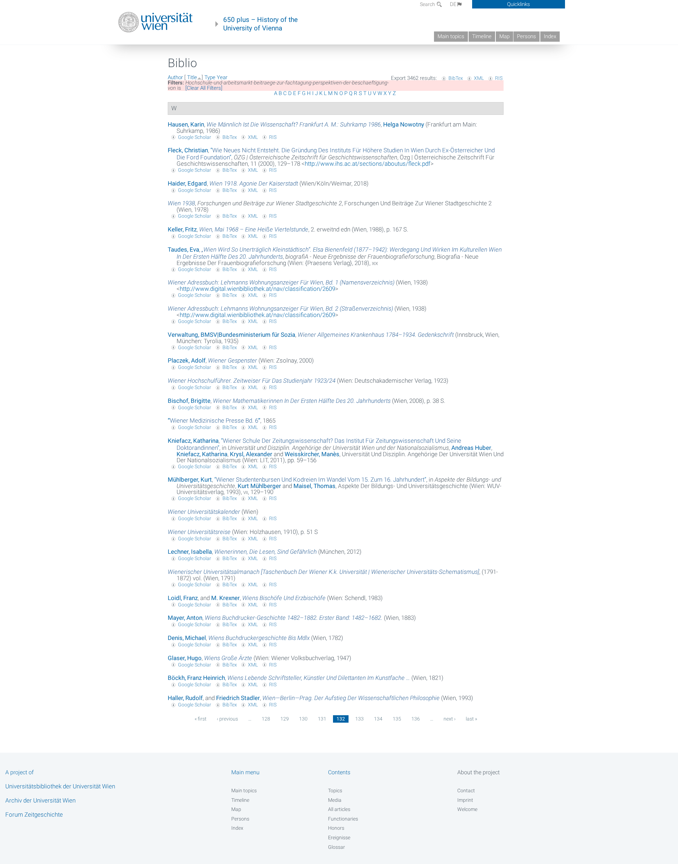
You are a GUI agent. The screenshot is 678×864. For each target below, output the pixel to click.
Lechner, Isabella (190, 551)
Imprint (465, 800)
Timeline (482, 36)
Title (192, 77)
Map (504, 36)
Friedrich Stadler (238, 697)
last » (471, 719)
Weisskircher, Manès (312, 454)
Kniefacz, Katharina (193, 440)
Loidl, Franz (183, 597)
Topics (335, 790)
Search (428, 4)
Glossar (336, 847)
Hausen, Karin (186, 124)
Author (175, 77)
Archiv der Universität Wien (40, 800)
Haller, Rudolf (185, 697)
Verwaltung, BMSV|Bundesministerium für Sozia (231, 334)
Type (209, 77)
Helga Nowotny (403, 124)
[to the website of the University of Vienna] (155, 22)
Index (550, 36)
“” (214, 420)
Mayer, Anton (185, 617)
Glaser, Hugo (185, 658)
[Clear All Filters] (203, 88)
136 (415, 719)
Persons (526, 36)
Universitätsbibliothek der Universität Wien (60, 786)
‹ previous (227, 719)
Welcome (467, 809)
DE (453, 4)
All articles (339, 809)
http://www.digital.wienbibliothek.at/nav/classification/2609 (257, 288)
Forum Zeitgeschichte (34, 814)
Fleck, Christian (188, 150)
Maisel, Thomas (314, 485)
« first (201, 719)
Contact (466, 790)
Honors (336, 828)
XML (479, 78)
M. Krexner (225, 597)
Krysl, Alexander (251, 454)
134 (378, 719)
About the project (478, 772)
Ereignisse (339, 837)
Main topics (451, 36)
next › (450, 719)
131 (322, 719)
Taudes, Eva (183, 249)
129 (284, 719)
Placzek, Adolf (187, 360)
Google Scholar (194, 137)
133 (359, 719)
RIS (498, 78)
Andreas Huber (471, 447)
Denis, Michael (187, 637)
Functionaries (343, 819)
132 (341, 719)
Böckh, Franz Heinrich (196, 677)
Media (334, 800)
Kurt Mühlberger (259, 485)
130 (303, 719)
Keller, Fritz (182, 229)
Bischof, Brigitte (189, 400)
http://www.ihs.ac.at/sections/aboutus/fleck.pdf (367, 163)
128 (266, 719)
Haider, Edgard (187, 183)
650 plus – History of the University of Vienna (260, 24)
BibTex (455, 78)
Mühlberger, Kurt (190, 479)
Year (222, 77)
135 (397, 719)
